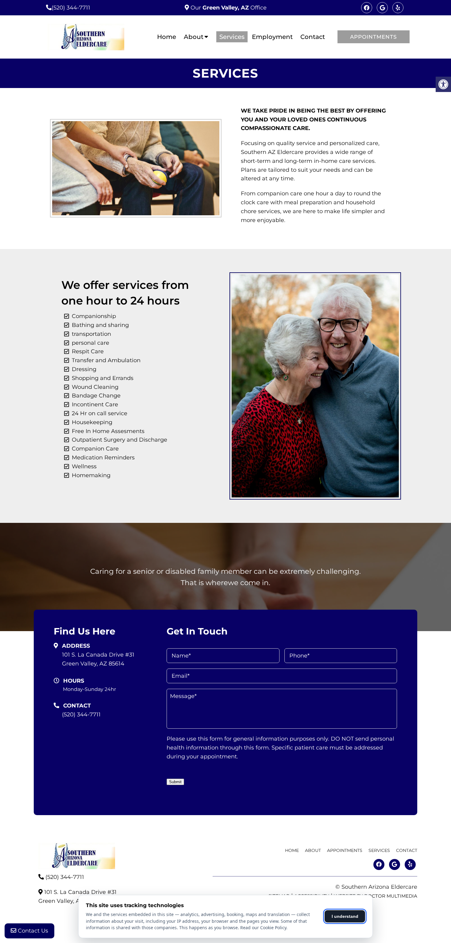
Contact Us (32, 930)
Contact (312, 36)
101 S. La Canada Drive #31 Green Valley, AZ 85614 (98, 659)
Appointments (373, 37)
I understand (345, 916)
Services (232, 36)
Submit (175, 782)
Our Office (228, 7)
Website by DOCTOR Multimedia (375, 896)
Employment (272, 36)
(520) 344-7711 (71, 7)
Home (166, 36)
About (193, 36)
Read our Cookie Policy (263, 927)
